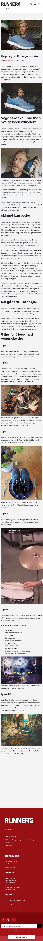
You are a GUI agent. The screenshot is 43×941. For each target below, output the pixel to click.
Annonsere (8, 845)
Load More (21, 796)
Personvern (8, 833)
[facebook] (3, 920)
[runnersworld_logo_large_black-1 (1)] (10, 3)
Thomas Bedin (8, 61)
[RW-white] (19, 819)
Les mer (32, 931)
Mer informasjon (10, 867)
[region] (21, 934)
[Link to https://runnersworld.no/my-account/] (35, 4)
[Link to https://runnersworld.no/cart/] (31, 4)
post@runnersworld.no (17, 900)
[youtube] (13, 920)
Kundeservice (9, 829)
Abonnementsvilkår (11, 836)
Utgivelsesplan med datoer (14, 904)
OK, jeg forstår (21, 937)
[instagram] (8, 920)
